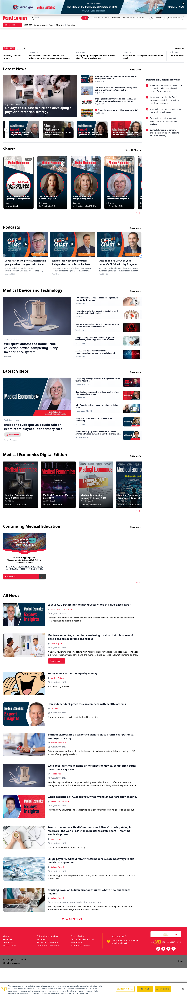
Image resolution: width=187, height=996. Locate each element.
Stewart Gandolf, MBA (60, 801)
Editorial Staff (9, 945)
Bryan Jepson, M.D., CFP (83, 411)
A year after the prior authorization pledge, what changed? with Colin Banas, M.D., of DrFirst (25, 264)
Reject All (145, 989)
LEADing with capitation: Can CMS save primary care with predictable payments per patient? (22, 56)
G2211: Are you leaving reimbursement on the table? (117, 56)
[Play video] (37, 397)
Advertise (7, 939)
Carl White (55, 708)
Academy (116, 17)
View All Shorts (133, 150)
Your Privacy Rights (125, 989)
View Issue (9, 505)
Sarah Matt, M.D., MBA (83, 385)
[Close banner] (183, 3)
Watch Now (14, 434)
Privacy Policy (77, 936)
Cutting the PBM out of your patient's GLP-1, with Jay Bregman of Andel (118, 264)
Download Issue (20, 505)
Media (104, 17)
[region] (93, 989)
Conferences (127, 17)
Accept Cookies (162, 989)
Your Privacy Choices (81, 945)
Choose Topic (10, 25)
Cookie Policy (84, 993)
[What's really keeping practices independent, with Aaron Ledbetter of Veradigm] (72, 244)
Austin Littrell (80, 398)
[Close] (183, 989)
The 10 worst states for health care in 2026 (162, 55)
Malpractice (71, 25)
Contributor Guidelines (48, 945)
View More (179, 48)
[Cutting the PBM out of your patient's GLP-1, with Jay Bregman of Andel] (119, 244)
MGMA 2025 (59, 25)
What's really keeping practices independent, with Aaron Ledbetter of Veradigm (72, 264)
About (6, 936)
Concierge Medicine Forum (43, 25)
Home (180, 961)
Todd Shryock (80, 304)
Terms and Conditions (47, 942)
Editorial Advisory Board (48, 936)
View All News (71, 919)
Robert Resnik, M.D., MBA (61, 609)
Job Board (41, 939)
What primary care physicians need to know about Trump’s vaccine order (69, 56)
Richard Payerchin (81, 438)
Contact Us (8, 942)
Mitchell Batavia (57, 678)
